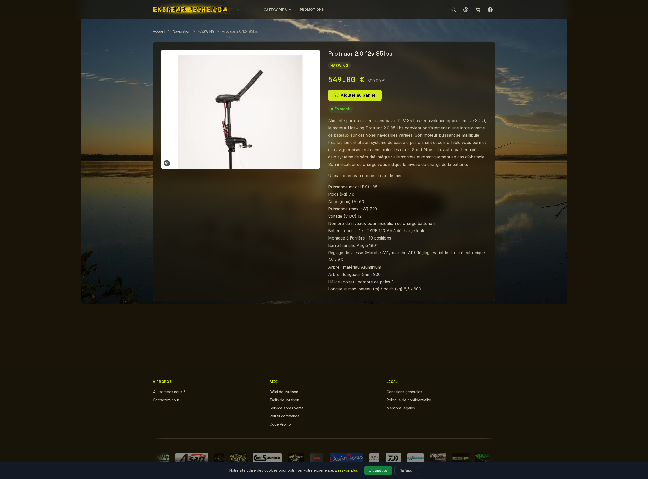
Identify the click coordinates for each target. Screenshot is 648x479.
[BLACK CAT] (238, 458)
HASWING (206, 31)
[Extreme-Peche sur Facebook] (490, 10)
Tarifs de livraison (284, 400)
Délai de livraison (284, 392)
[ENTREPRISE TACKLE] (438, 458)
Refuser (407, 470)
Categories (275, 10)
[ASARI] (191, 458)
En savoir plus (346, 470)
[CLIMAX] (374, 458)
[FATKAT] (483, 458)
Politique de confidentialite (409, 400)
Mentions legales (401, 408)
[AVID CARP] (219, 458)
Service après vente (287, 408)
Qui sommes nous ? (169, 392)
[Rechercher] (454, 10)
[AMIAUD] (161, 458)
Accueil (159, 31)
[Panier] (478, 10)
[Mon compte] (466, 10)
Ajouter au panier (358, 95)
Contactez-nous (166, 400)
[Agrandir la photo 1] (240, 109)
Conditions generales (404, 392)
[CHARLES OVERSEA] (346, 458)
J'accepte (378, 470)
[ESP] (460, 458)
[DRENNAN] (415, 458)
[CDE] (316, 458)
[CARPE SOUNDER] (267, 458)
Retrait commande (285, 416)
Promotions (312, 9)
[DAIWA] (393, 458)
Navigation (181, 31)
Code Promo (280, 424)
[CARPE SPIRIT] (296, 458)
